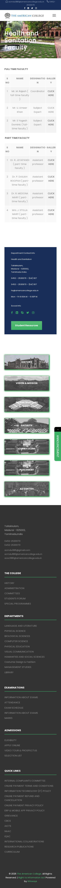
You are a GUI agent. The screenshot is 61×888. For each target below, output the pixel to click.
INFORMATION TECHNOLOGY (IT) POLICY (27, 791)
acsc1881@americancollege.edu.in (23, 558)
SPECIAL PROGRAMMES (17, 603)
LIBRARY (8, 672)
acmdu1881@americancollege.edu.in (23, 554)
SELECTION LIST (13, 755)
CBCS (7, 821)
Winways (32, 881)
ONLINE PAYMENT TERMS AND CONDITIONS (28, 786)
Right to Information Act (31, 877)
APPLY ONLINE (12, 745)
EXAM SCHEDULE (13, 707)
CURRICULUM (12, 851)
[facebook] (24, 8)
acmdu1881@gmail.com (17, 550)
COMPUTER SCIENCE (16, 641)
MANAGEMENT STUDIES (17, 667)
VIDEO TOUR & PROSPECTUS (20, 750)
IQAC (7, 836)
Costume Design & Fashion (19, 662)
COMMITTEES (12, 593)
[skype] (22, 312)
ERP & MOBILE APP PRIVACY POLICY (24, 810)
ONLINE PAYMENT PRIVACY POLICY (23, 805)
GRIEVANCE (11, 815)
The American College (29, 873)
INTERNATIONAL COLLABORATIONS (24, 841)
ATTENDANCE (12, 702)
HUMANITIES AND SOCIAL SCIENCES (24, 657)
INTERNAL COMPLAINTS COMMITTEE (24, 780)
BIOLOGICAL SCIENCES (17, 636)
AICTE (7, 826)
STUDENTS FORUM (14, 598)
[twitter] (32, 8)
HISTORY (9, 583)
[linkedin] (28, 8)
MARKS (8, 718)
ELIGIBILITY (10, 740)
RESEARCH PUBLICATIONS (19, 846)
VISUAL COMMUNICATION (19, 651)
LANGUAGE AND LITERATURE (20, 626)
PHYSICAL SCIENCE (15, 631)
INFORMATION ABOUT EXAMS (21, 697)
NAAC (7, 831)
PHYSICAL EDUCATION (17, 646)
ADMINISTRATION (14, 588)
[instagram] (36, 8)
